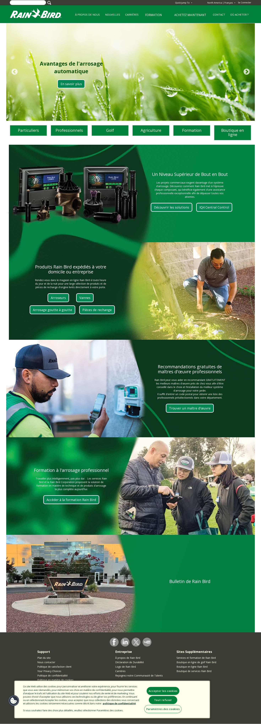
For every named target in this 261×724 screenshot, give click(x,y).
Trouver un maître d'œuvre (190, 408)
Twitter (136, 642)
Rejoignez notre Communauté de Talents (139, 675)
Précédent (14, 72)
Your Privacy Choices (49, 671)
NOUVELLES (112, 14)
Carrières (120, 671)
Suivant (246, 72)
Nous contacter (46, 662)
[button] (13, 700)
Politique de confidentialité (52, 675)
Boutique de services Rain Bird (193, 671)
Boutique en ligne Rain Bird (192, 666)
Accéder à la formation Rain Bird (71, 500)
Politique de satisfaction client (54, 666)
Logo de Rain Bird (125, 666)
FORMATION (151, 16)
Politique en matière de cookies (55, 680)
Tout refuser (163, 700)
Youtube (147, 642)
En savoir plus (71, 84)
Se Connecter (244, 2)
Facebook (114, 642)
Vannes (84, 298)
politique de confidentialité (119, 703)
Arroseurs (58, 298)
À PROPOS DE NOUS (86, 16)
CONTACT (219, 14)
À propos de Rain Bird (127, 657)
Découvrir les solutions (171, 207)
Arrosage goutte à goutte (52, 310)
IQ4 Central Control (214, 207)
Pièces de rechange (97, 310)
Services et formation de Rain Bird (196, 657)
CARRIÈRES (130, 16)
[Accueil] (39, 14)
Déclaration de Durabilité (129, 662)
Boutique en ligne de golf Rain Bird (196, 662)
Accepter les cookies (163, 691)
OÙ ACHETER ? (239, 14)
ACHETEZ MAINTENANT (190, 15)
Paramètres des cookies (163, 709)
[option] (130, 72)
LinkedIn (125, 641)
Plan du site (44, 657)
